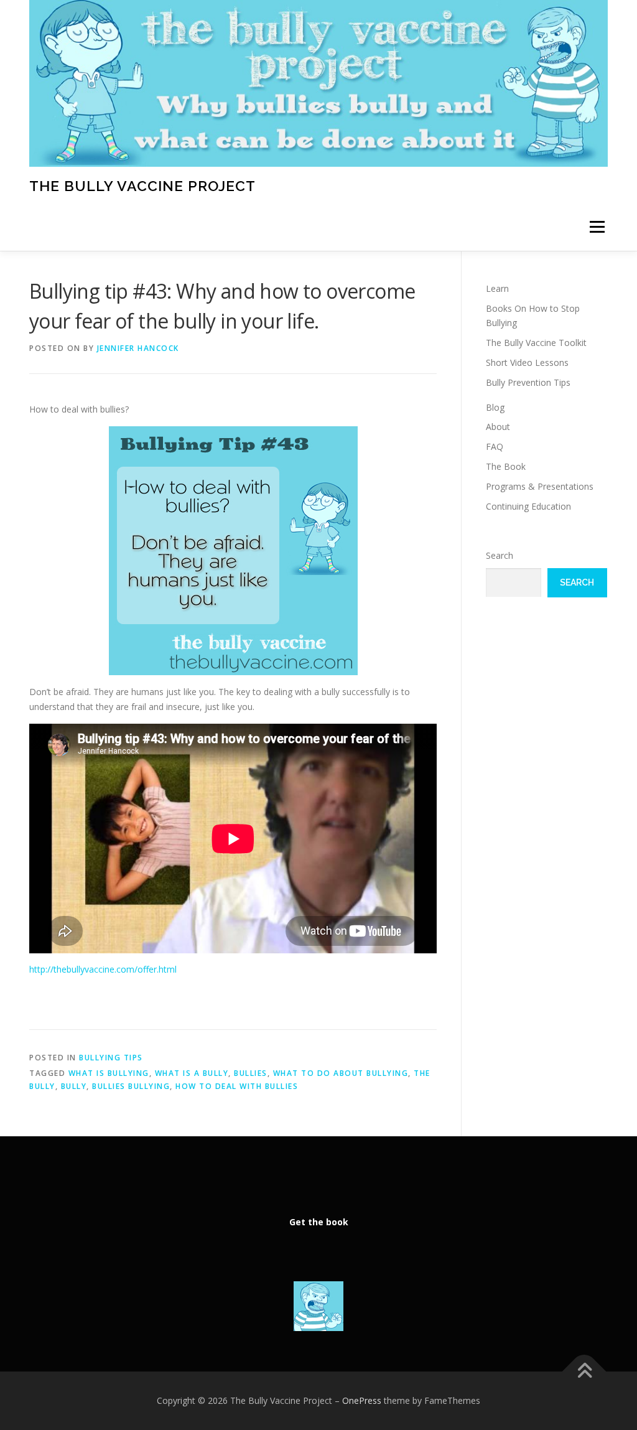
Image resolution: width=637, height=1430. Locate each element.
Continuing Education (528, 506)
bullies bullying (131, 1086)
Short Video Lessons (527, 362)
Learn (497, 288)
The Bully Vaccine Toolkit (536, 342)
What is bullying (108, 1073)
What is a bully (192, 1073)
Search (499, 555)
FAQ (494, 446)
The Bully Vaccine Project (142, 185)
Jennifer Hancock (138, 348)
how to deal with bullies (236, 1086)
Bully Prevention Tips (528, 382)
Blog (495, 407)
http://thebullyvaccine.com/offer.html (105, 969)
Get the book (318, 1222)
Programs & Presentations (539, 486)
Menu (597, 227)
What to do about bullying (341, 1073)
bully (74, 1086)
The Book (506, 466)
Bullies (250, 1073)
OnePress (361, 1400)
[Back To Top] (584, 1372)
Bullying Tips (111, 1057)
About (498, 426)
